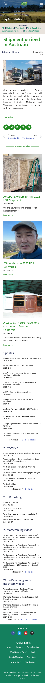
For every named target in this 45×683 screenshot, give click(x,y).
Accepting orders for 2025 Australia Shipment (18, 400)
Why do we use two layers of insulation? (20, 514)
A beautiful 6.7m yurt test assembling (19, 416)
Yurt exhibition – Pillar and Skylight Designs (21, 472)
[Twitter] (19, 633)
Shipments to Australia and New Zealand (20, 433)
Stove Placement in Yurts (13, 508)
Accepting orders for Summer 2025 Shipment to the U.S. (22, 425)
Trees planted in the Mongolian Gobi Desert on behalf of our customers (21, 460)
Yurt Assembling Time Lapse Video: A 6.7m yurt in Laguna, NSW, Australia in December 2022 (21, 565)
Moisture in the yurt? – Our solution (18, 519)
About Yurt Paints (10, 502)
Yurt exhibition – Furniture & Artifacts (19, 467)
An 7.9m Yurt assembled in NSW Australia (20, 409)
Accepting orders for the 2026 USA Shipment (22, 358)
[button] (41, 3)
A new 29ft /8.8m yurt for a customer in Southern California (19, 383)
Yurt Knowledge (34, 28)
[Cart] (5, 3)
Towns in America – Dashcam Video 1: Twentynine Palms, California (19, 590)
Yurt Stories (21, 28)
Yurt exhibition (9, 484)
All (3, 28)
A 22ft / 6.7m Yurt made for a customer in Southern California (21, 326)
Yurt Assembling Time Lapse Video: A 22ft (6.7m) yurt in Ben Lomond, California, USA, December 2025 (21, 537)
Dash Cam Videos (31, 31)
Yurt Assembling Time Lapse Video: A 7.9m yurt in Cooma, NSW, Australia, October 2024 (22, 556)
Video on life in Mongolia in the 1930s (19, 478)
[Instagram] (32, 633)
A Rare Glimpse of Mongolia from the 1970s (21, 453)
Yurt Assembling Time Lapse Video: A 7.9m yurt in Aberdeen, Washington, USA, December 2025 (21, 547)
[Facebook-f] (13, 633)
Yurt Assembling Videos (12, 31)
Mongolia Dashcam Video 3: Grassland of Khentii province (20, 598)
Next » (33, 440)
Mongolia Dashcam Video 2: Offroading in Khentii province (20, 606)
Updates (10, 28)
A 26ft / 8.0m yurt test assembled (17, 392)
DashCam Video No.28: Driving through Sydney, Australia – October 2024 (19, 613)
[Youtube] (26, 633)
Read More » (8, 215)
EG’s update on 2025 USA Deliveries (18, 365)
